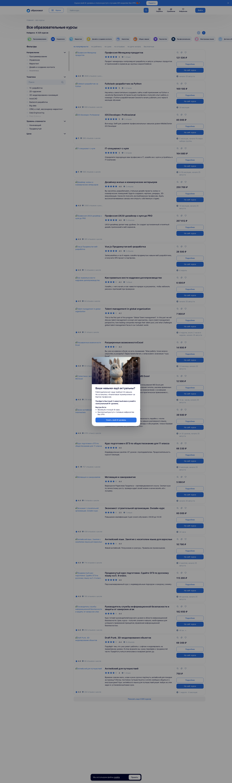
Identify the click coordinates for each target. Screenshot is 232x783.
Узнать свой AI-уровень (116, 420)
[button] (136, 361)
